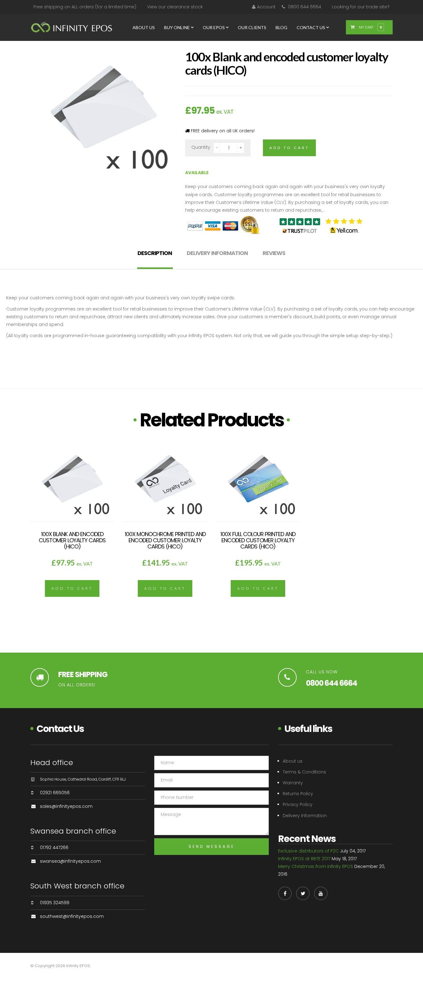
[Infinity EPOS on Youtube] (321, 893)
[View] (72, 492)
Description (154, 253)
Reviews (274, 253)
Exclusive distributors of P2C (308, 851)
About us (293, 761)
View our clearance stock (175, 7)
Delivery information (217, 253)
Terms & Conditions (304, 772)
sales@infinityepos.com (66, 806)
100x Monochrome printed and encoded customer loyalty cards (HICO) (165, 540)
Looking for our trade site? (361, 7)
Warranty (293, 783)
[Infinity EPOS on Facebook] (285, 893)
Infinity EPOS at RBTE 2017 (304, 859)
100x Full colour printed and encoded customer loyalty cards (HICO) (257, 540)
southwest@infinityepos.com (72, 916)
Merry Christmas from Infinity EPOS (315, 866)
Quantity (200, 147)
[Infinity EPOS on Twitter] (303, 893)
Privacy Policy (297, 804)
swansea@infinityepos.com (70, 861)
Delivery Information (305, 815)
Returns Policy (298, 793)
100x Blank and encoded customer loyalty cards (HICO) (72, 540)
